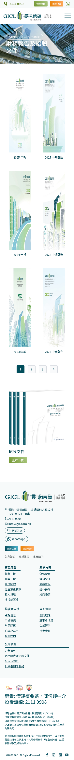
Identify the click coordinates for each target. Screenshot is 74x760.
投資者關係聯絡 (14, 666)
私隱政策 (24, 556)
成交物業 (45, 594)
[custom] (68, 4)
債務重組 (45, 584)
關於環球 (45, 615)
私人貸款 (10, 594)
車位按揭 (10, 584)
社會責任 (45, 631)
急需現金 (45, 574)
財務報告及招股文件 (17, 656)
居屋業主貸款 (13, 589)
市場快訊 (10, 620)
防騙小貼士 (12, 631)
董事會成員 (46, 620)
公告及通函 (12, 661)
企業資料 (10, 651)
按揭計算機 (12, 599)
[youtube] (66, 755)
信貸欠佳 (45, 579)
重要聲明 (38, 556)
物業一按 (10, 574)
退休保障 (45, 589)
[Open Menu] (68, 16)
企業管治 (45, 625)
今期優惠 (10, 615)
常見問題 (10, 625)
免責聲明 (10, 556)
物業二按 (10, 579)
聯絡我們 (10, 636)
